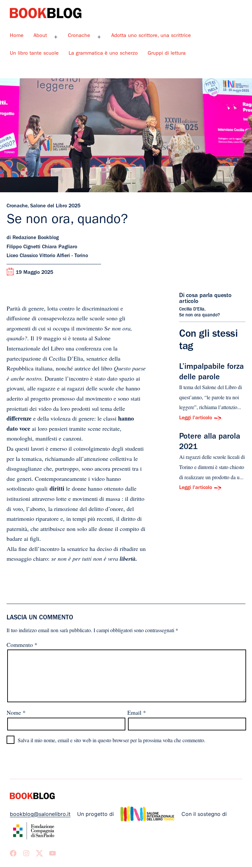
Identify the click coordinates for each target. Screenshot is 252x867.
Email (136, 712)
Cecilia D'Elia (191, 309)
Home (17, 36)
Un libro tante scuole (34, 53)
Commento (22, 645)
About (40, 36)
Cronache (79, 36)
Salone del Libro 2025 (55, 206)
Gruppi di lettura (167, 53)
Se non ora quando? (199, 315)
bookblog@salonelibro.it (40, 814)
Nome (16, 712)
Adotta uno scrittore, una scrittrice (151, 36)
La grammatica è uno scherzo (103, 53)
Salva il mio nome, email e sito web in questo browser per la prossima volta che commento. (111, 740)
